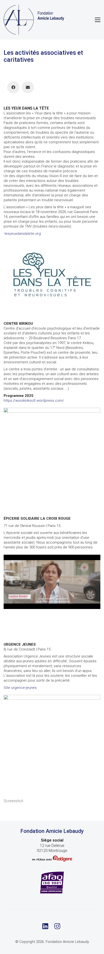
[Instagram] (57, 926)
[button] (97, 19)
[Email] (28, 87)
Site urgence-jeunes (20, 687)
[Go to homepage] (34, 20)
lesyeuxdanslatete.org (23, 233)
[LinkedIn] (45, 926)
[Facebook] (13, 87)
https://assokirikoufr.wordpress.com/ (34, 400)
